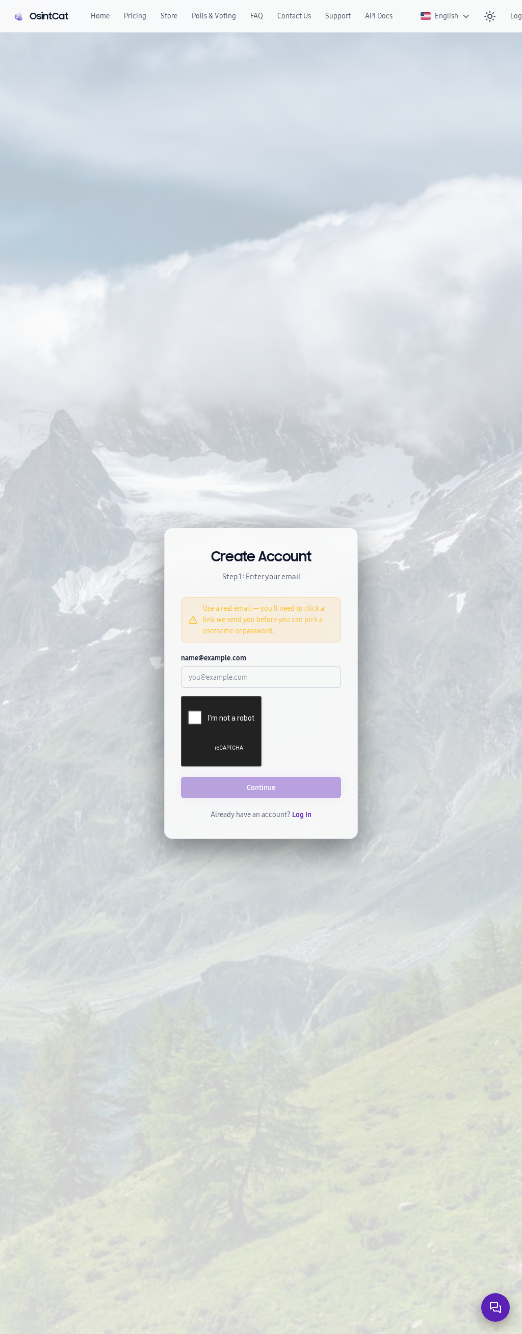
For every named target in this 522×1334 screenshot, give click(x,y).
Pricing (135, 16)
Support (338, 16)
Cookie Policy (217, 1276)
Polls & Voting (214, 16)
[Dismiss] (385, 1318)
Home (100, 16)
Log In (301, 814)
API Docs (379, 16)
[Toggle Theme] (490, 16)
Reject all (368, 1277)
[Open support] (495, 1307)
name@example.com (213, 658)
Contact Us (294, 16)
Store (169, 16)
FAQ (256, 16)
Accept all (320, 1277)
